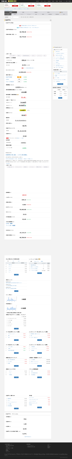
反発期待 (18, 87)
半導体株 (28, 8)
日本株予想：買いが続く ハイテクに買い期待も (16, 154)
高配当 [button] (48, 12)
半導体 (19, 55)
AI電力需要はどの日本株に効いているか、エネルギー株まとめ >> (28, 27)
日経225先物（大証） (10, 34)
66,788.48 (23, 32)
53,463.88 (23, 209)
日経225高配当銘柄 (26, 55)
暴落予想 (70, 1)
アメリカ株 (10, 225)
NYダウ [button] (45, 1)
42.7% (24, 125)
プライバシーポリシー (30, 445)
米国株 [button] (57, 1)
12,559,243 (22, 72)
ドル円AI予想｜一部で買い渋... (60, 53)
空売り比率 (8, 123)
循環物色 (36, 12)
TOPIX (7, 79)
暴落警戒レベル (9, 84)
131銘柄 (23, 308)
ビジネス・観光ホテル (34, 337)
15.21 (24, 214)
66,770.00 (23, 37)
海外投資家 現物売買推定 (12, 94)
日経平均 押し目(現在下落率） (12, 431)
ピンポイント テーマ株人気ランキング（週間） (38, 344)
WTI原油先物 (8, 216)
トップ (8, 14)
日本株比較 (15, 8)
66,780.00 (23, 237)
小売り (33, 55)
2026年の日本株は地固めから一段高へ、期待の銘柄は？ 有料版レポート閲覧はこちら (19, 158)
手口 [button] (64, 14)
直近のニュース (9, 279)
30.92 (23, 115)
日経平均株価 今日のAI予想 (10, 445)
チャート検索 (65, 1)
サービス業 (9, 361)
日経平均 (10, 12)
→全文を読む (8, 163)
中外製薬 (30, 404)
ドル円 (7, 197)
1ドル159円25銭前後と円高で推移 (11, 285)
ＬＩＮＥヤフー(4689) (34, 270)
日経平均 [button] (37, 1)
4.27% (24, 434)
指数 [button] (23, 12)
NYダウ (7, 207)
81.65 (24, 219)
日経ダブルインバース (10, 128)
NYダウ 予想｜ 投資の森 (59, 67)
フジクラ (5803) (57, 73)
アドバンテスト (31, 397)
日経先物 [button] (49, 1)
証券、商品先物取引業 (11, 359)
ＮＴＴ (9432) (57, 77)
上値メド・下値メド (10, 100)
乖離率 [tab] (42, 261)
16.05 (24, 429)
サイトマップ (8, 451)
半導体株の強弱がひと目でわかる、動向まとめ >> (28, 25)
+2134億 (23, 92)
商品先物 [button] (60, 1)
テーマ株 (24, 8)
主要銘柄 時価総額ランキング (35, 357)
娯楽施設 (32, 350)
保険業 (9, 363)
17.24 (24, 136)
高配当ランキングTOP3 (10, 369)
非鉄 (31, 335)
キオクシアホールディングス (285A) (60, 79)
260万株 (22, 131)
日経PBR (8, 421)
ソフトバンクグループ (34, 363)
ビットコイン (8, 69)
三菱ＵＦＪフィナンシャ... (35, 361)
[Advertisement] (27, 46)
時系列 (43, 14)
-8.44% (25, 77)
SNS (9, 337)
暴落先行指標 (8, 145)
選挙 (9, 335)
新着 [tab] (31, 261)
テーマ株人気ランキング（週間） (12, 344)
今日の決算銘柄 (9, 221)
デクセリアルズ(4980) (34, 268)
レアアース (39, 55)
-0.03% (24, 148)
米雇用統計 (23, 142)
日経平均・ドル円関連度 (11, 57)
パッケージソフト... (34, 348)
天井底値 (8, 416)
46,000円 (22, 105)
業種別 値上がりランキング (11, 357)
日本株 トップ (8, 446)
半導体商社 (33, 346)
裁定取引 (8, 117)
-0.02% (25, 81)
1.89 (25, 424)
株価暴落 (7, 450)
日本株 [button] (53, 1)
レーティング (10, 8)
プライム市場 (12, 55)
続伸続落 (8, 192)
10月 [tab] (18, 261)
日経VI (7, 112)
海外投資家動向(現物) (10, 89)
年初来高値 (50, 14)
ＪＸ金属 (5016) (57, 81)
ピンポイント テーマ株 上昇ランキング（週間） (38, 331)
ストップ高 (8, 294)
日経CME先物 (9, 235)
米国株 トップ (8, 449)
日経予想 (15, 14)
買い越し (23, 97)
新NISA (61, 12)
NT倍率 (7, 426)
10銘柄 (24, 299)
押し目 (6, 8)
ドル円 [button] (41, 1)
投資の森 (4, 1)
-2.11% (25, 79)
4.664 (24, 204)
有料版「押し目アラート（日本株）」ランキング (15, 314)
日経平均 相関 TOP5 (10, 395)
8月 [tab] (8, 261)
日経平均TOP (58, 51)
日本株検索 (57, 60)
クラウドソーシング (11, 333)
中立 (25, 419)
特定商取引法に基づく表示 (31, 446)
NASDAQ (8, 230)
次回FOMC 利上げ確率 (10, 62)
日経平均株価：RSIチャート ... (60, 65)
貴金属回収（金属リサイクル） (35, 333)
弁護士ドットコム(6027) (34, 266)
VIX (6, 211)
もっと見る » (16, 274)
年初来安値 (57, 14)
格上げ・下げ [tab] (37, 261)
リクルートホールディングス (33, 399)
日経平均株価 (9, 77)
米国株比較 (19, 8)
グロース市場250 (10, 81)
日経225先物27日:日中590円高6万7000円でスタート (14, 282)
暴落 (36, 14)
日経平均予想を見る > (28, 436)
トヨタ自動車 (33, 359)
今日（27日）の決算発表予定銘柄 (11, 288)
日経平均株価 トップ (8, 444)
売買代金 (8, 107)
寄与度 (30, 395)
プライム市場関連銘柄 (33, 369)
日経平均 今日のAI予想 (59, 55)
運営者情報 (28, 444)
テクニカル (29, 14)
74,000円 (23, 102)
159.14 (24, 60)
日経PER (8, 133)
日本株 (9, 223)
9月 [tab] (13, 261)
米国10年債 (8, 202)
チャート (22, 14)
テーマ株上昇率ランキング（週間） (13, 331)
